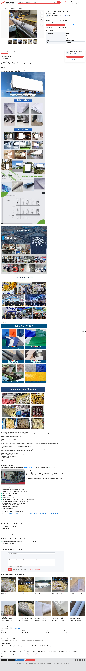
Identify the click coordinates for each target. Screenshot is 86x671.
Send (10, 569)
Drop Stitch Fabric (4, 632)
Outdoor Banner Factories (17, 651)
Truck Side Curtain (67, 632)
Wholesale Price (49, 663)
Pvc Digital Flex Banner (15, 654)
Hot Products (19, 663)
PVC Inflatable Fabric (26, 513)
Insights (67, 663)
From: (6, 553)
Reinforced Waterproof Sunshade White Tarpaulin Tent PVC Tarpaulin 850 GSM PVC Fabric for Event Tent (42, 595)
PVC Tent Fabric (56, 513)
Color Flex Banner (5, 654)
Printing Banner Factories (40, 651)
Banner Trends (32, 654)
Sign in (83, 3)
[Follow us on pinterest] (82, 659)
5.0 (71, 53)
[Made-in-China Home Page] (7, 2)
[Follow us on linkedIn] (84, 659)
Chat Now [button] (76, 24)
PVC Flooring (18, 515)
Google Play (11, 659)
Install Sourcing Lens (30, 659)
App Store (4, 659)
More (2, 656)
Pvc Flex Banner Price (63, 651)
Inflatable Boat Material (34, 513)
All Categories (5, 6)
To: (7, 556)
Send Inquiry (55, 24)
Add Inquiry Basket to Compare (23, 46)
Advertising (17, 645)
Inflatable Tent (13, 515)
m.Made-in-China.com (45, 664)
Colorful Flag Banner (36, 645)
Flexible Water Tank (49, 513)
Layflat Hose (24, 634)
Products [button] (20, 2)
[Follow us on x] (77, 659)
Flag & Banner (20, 8)
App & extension (70, 6)
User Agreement (49, 666)
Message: (6, 559)
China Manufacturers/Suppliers (34, 663)
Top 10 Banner (24, 654)
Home (2, 8)
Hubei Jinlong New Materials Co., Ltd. (56, 15)
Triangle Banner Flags (26, 645)
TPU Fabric (66, 630)
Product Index (63, 663)
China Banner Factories (6, 651)
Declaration (55, 666)
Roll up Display (10, 645)
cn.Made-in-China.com (54, 664)
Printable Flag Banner (46, 645)
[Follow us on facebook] (75, 659)
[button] (55, 2)
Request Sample (68, 27)
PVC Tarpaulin (12, 513)
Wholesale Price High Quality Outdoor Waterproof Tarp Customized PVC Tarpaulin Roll (59, 618)
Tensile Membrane (6, 515)
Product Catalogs (17, 628)
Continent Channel (57, 663)
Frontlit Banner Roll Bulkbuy (42, 654)
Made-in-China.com (38, 664)
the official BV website (28, 467)
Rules (84, 6)
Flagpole (3, 645)
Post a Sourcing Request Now (34, 569)
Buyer (58, 6)
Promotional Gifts (14, 8)
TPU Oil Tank (42, 513)
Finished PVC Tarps (25, 632)
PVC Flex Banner (18, 513)
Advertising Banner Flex (52, 651)
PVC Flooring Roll (46, 634)
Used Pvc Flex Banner (73, 651)
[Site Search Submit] (59, 2)
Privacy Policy (61, 666)
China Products (25, 663)
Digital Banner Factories (29, 651)
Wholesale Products (43, 663)
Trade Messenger (19, 659)
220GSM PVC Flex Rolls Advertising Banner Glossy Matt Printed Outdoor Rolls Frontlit (8, 595)
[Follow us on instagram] (79, 659)
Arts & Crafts (7, 8)
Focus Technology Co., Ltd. (35, 666)
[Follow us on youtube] (80, 659)
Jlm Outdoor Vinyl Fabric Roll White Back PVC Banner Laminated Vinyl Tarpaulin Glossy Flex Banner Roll (25, 618)
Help (64, 6)
